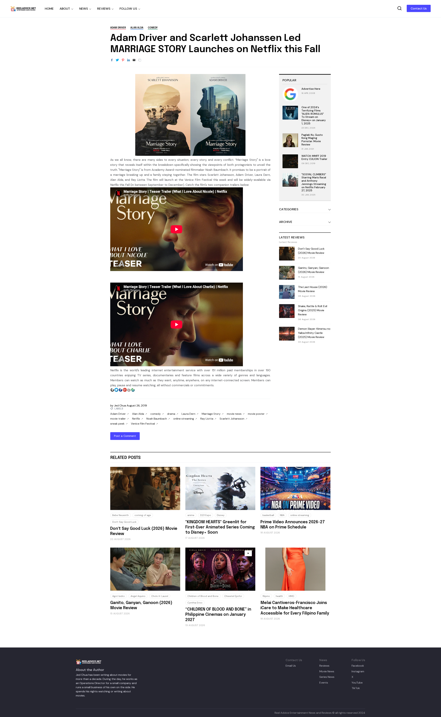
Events (323, 682)
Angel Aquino (138, 596)
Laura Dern (188, 413)
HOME (49, 9)
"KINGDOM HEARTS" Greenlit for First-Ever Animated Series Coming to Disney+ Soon (220, 527)
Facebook (358, 665)
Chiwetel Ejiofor (233, 596)
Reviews (324, 665)
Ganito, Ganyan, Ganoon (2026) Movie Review (313, 270)
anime (190, 515)
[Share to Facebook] (111, 60)
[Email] (134, 60)
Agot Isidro (118, 596)
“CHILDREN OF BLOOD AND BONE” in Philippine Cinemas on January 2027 (218, 614)
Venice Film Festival (143, 423)
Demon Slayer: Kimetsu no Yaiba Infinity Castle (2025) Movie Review (314, 333)
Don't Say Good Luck (124, 521)
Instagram (358, 671)
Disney (220, 515)
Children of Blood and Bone (202, 596)
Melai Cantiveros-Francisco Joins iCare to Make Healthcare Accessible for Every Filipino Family (294, 608)
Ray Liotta (206, 418)
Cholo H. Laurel (159, 596)
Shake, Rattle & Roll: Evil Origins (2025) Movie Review (312, 310)
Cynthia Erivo (194, 602)
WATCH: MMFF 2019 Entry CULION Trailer (314, 157)
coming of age (143, 515)
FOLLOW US (128, 9)
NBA (282, 515)
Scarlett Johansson (232, 418)
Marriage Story (211, 413)
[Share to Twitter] (117, 60)
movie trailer (118, 418)
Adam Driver (118, 28)
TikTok (356, 688)
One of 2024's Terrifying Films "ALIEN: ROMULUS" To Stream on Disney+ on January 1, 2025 (313, 115)
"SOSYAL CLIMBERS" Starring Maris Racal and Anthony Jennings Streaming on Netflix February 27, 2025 (313, 182)
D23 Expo (205, 515)
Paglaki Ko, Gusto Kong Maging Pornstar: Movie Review (312, 139)
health (279, 596)
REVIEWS (103, 9)
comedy (153, 28)
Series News (326, 677)
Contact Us (419, 8)
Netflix (136, 418)
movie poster (256, 413)
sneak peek (117, 423)
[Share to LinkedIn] (128, 60)
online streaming (183, 418)
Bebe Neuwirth (120, 515)
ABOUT (65, 9)
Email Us (291, 665)
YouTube (357, 682)
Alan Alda (136, 28)
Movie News (326, 671)
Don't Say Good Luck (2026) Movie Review (311, 251)
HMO (291, 596)
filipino (266, 596)
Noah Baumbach (156, 418)
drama (171, 413)
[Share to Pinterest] (123, 60)
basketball (268, 515)
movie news (234, 413)
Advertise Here (310, 89)
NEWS (83, 9)
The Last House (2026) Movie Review (312, 289)
